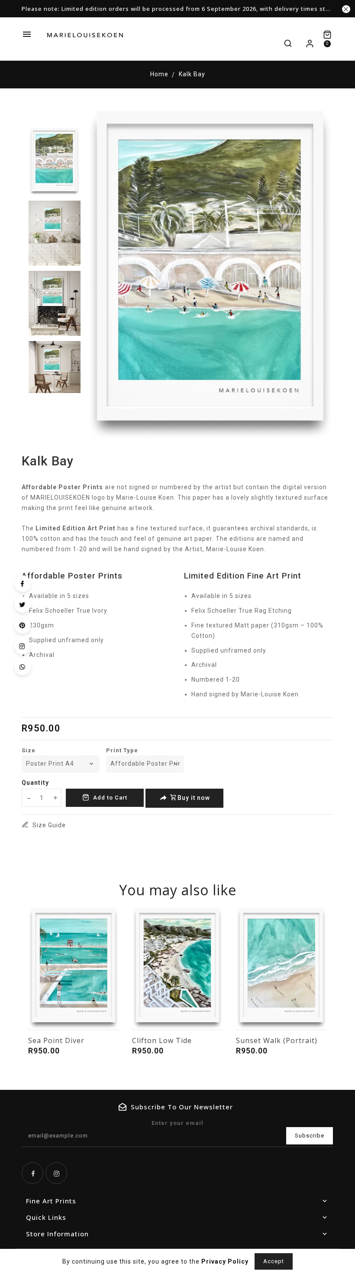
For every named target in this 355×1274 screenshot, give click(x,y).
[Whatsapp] (22, 667)
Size (29, 750)
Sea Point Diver (56, 1040)
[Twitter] (22, 604)
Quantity (35, 782)
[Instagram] (22, 646)
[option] (54, 161)
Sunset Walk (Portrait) (276, 1040)
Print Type (122, 750)
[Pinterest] (22, 625)
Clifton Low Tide (162, 1040)
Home (159, 74)
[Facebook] (22, 583)
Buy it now (194, 797)
